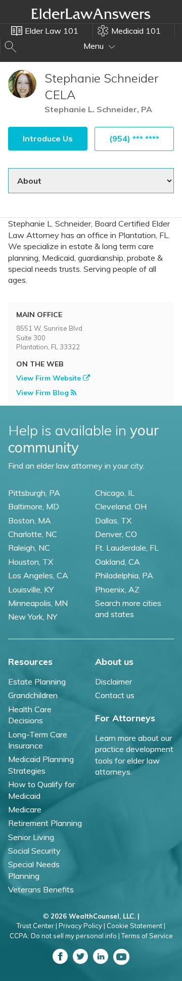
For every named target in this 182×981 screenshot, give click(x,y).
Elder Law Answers (91, 13)
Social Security (34, 851)
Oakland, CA (117, 562)
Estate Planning (37, 681)
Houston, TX (30, 562)
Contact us (114, 695)
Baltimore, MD (33, 506)
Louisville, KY (31, 589)
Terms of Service (147, 936)
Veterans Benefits (41, 889)
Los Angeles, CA (38, 575)
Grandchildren (33, 695)
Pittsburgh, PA (34, 493)
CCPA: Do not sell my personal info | (65, 936)
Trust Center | (37, 926)
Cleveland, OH (121, 506)
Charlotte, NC (32, 534)
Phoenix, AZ (117, 589)
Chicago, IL (114, 493)
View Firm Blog (43, 392)
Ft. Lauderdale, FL (127, 548)
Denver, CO (116, 534)
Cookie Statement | (136, 926)
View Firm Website (49, 378)
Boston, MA (29, 520)
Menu (94, 46)
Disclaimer (113, 681)
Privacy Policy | (82, 926)
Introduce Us (48, 138)
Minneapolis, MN (38, 603)
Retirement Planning (45, 823)
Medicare (24, 809)
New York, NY (32, 617)
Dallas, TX (113, 520)
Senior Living (31, 837)
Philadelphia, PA (124, 575)
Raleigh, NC (29, 548)
